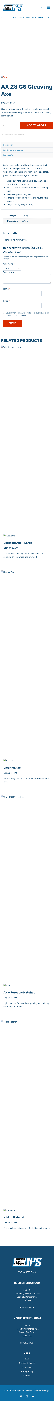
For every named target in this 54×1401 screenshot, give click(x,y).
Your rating (9, 263)
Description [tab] (8, 145)
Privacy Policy (27, 1371)
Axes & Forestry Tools (16, 135)
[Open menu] (48, 7)
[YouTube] (33, 1396)
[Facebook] (21, 1396)
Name (6, 288)
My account (27, 1367)
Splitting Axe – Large (18, 543)
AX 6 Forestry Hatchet (19, 992)
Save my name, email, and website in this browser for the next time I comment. (27, 314)
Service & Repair (27, 1363)
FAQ (27, 1358)
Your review (9, 272)
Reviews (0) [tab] (8, 155)
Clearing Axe (12, 767)
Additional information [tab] (13, 150)
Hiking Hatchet (14, 1217)
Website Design (42, 1390)
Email (6, 301)
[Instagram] (27, 1396)
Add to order (36, 125)
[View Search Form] (42, 8)
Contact (27, 1375)
